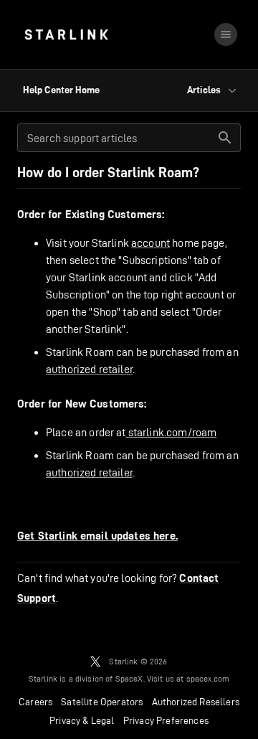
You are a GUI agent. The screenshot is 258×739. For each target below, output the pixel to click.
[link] (66, 34)
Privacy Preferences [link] (166, 720)
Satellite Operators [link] (102, 701)
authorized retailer (89, 369)
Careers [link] (35, 701)
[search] (225, 137)
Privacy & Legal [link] (82, 720)
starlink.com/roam (171, 432)
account (150, 243)
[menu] (225, 34)
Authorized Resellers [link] (195, 701)
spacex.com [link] (208, 678)
